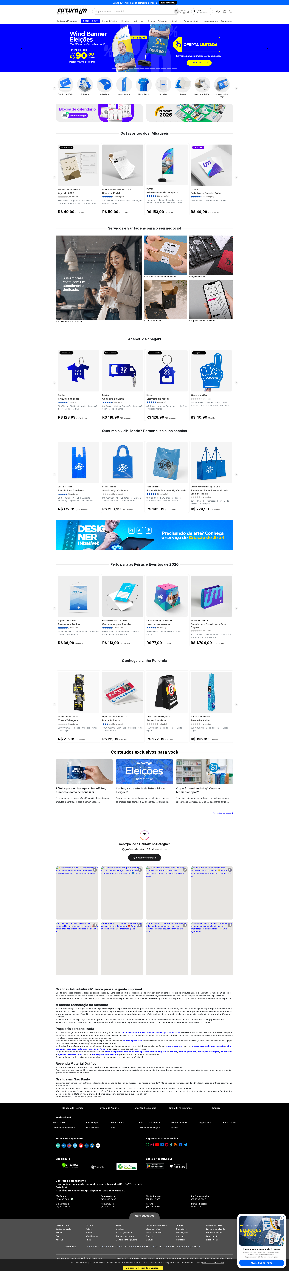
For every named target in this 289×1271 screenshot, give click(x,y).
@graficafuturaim (133, 849)
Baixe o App (92, 1122)
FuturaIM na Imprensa (180, 1107)
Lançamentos (212, 1236)
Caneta (149, 1236)
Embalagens (182, 1232)
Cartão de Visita (63, 1229)
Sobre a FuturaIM (119, 1122)
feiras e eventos (174, 1046)
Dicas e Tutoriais (179, 1122)
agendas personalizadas (69, 1054)
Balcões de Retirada (72, 1107)
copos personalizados (76, 1049)
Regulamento (205, 1122)
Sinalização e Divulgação (158, 716)
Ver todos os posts (222, 813)
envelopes (203, 1051)
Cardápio (180, 1240)
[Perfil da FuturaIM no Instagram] (144, 835)
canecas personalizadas (144, 1051)
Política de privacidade (213, 1262)
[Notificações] (224, 11)
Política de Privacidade (64, 1127)
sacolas (176, 1032)
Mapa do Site (59, 1122)
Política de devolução (149, 1127)
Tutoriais (216, 1107)
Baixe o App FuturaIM (159, 1158)
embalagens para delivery (105, 1054)
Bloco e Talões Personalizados (116, 189)
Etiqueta (89, 1225)
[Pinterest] (166, 1145)
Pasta (118, 1225)
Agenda (179, 1236)
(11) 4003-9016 (62, 1199)
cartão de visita (129, 1032)
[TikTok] (171, 1145)
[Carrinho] (230, 11)
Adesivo (59, 1240)
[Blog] (175, 1145)
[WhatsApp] (218, 11)
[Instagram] (152, 1145)
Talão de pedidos (154, 1232)
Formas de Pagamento (69, 1138)
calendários (227, 1051)
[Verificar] (70, 1165)
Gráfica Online (63, 1225)
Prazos (174, 1127)
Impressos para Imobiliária (114, 716)
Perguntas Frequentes (144, 1107)
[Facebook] (181, 1145)
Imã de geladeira (124, 1232)
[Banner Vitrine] (144, 535)
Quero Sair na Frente (261, 1263)
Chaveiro (150, 1240)
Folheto (194, 189)
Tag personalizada (125, 1236)
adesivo (150, 1032)
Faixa (88, 1240)
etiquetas (163, 1051)
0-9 (196, 1246)
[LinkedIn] (162, 1145)
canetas (221, 1046)
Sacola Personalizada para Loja (205, 487)
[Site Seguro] (97, 1166)
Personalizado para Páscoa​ (159, 620)
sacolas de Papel (97, 1049)
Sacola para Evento (199, 620)
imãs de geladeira (187, 1051)
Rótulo (89, 1229)
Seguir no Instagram (146, 857)
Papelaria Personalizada (69, 189)
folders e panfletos (132, 1040)
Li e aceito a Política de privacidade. (143, 1268)
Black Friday (212, 1240)
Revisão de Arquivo (109, 1107)
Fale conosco (92, 1127)
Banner (149, 189)
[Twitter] (186, 1145)
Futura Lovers (229, 1122)
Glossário (70, 1246)
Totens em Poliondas (68, 716)
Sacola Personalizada (156, 1225)
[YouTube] (157, 1145)
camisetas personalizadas (117, 1051)
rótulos (173, 1051)
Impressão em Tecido (68, 620)
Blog (113, 1127)
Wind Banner (92, 1236)
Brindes (61, 395)
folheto (141, 1032)
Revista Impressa (214, 1225)
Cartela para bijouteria (126, 1240)
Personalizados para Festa (114, 620)
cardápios (214, 1051)
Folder (58, 1236)
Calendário (181, 1229)
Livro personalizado (215, 1229)
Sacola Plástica (65, 487)
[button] (21, 48)
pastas (167, 1032)
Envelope (120, 1229)
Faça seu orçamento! (180, 2)
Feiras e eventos (214, 1232)
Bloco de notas (153, 1229)
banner (159, 1032)
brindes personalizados (204, 1046)
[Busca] (176, 11)
